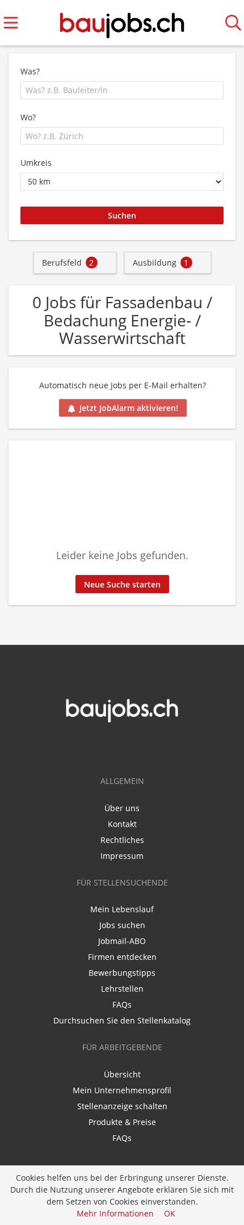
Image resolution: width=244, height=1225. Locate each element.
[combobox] (122, 90)
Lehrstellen (122, 988)
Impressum (122, 855)
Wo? (28, 117)
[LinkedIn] (131, 747)
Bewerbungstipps (122, 972)
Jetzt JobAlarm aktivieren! (128, 407)
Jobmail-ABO (122, 940)
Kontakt (122, 824)
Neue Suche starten (122, 584)
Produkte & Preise (122, 1122)
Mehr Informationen (115, 1213)
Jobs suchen (122, 925)
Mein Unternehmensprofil (122, 1090)
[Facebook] (115, 747)
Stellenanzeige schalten (122, 1106)
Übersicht (122, 1074)
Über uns (122, 808)
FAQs (122, 1004)
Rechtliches (122, 839)
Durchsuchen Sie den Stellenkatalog (122, 1020)
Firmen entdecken (122, 956)
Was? (30, 71)
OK (169, 1213)
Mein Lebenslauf (122, 909)
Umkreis (36, 162)
